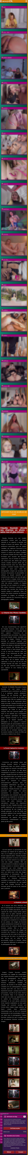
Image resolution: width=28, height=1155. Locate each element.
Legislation (12, 1147)
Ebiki (4, 133)
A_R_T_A (5, 158)
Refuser (9, 1152)
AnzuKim (5, 108)
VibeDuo (5, 335)
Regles (17, 1147)
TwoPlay (5, 83)
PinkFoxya (5, 360)
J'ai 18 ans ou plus (15, 1128)
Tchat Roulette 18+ (4, 1113)
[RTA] (24, 1131)
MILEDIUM (5, 411)
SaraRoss (5, 310)
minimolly (5, 234)
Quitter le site (6, 1131)
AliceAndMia (6, 436)
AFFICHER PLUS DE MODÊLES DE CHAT (14, 513)
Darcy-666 (5, 461)
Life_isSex (5, 259)
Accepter (20, 1152)
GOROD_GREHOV (7, 57)
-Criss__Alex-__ (6, 32)
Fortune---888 (6, 386)
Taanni (4, 285)
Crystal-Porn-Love (7, 487)
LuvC (4, 7)
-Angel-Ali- (5, 184)
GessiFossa (6, 209)
